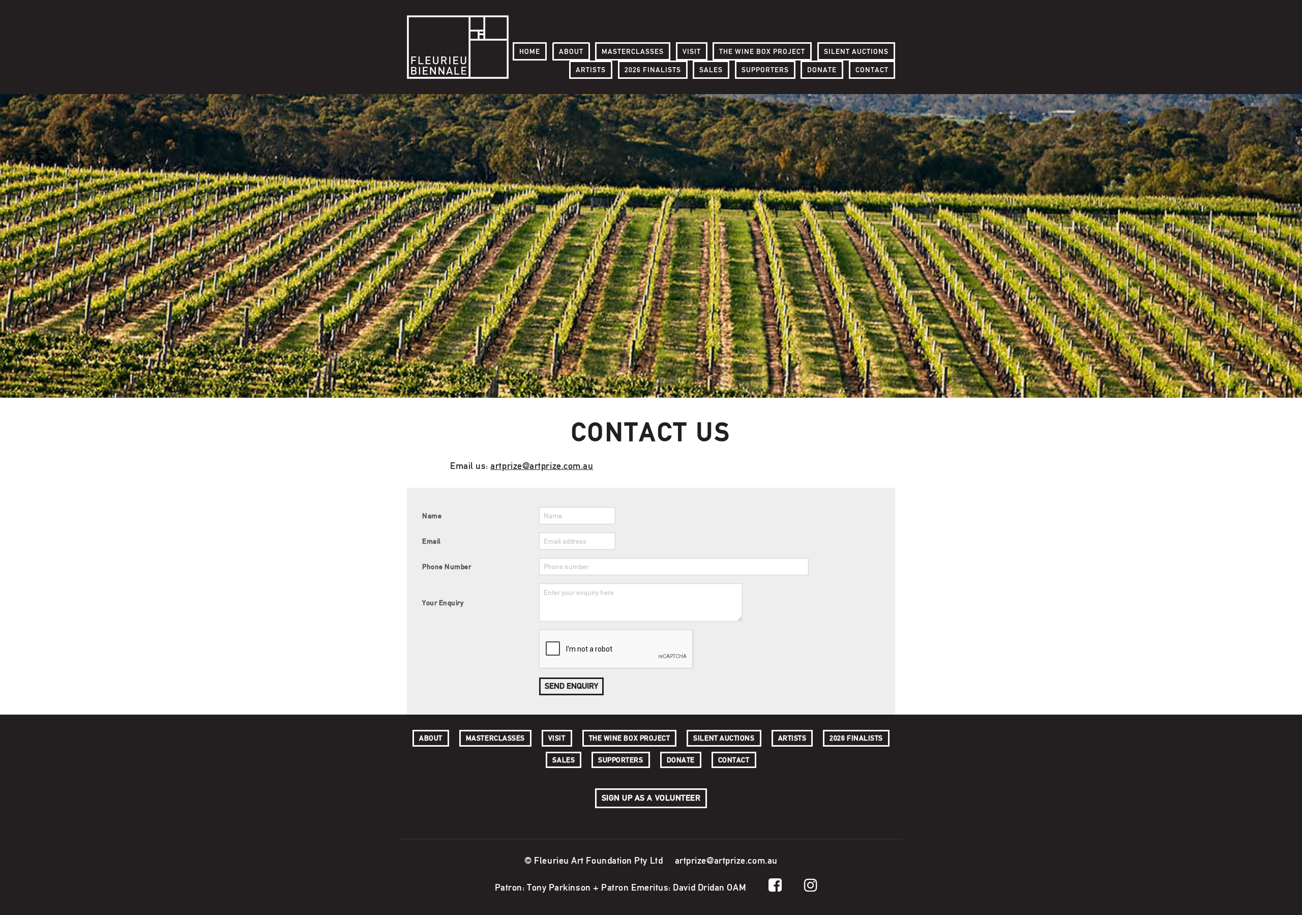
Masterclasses (633, 51)
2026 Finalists (653, 70)
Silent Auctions (856, 51)
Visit (692, 51)
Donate (822, 70)
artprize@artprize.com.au (541, 465)
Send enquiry (571, 686)
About (571, 51)
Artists (591, 70)
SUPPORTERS (765, 70)
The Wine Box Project (762, 51)
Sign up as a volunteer (651, 798)
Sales (711, 70)
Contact (872, 70)
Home (529, 51)
